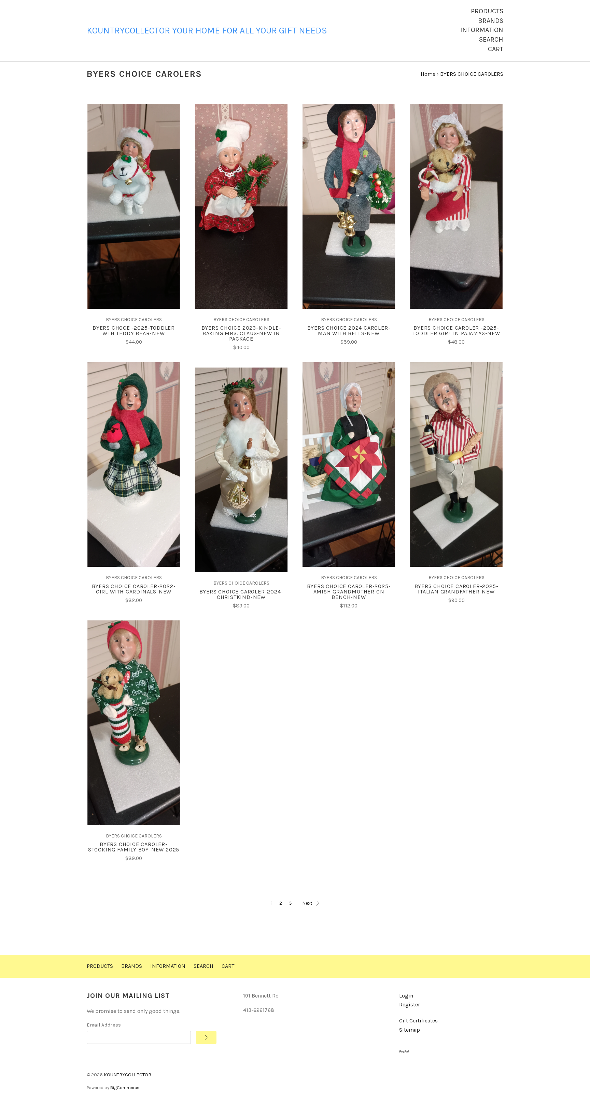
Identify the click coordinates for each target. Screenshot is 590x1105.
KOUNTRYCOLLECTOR (127, 1075)
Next (307, 903)
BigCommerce (124, 1087)
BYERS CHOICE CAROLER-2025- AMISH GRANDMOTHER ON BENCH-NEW (349, 591)
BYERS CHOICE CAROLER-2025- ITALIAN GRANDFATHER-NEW (456, 589)
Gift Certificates (418, 1020)
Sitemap (409, 1030)
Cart (495, 49)
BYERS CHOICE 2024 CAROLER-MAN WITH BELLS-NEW (349, 330)
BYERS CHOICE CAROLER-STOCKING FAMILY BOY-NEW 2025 (133, 847)
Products (487, 11)
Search (491, 39)
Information (481, 30)
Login (406, 995)
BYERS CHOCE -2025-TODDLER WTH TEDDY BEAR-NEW (134, 330)
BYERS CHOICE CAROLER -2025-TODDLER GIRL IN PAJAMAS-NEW (456, 330)
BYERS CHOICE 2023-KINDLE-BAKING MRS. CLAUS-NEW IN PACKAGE (241, 333)
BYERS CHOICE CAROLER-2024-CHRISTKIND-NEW (241, 594)
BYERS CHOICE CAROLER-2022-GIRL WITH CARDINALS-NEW (134, 589)
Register (409, 1004)
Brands (490, 21)
